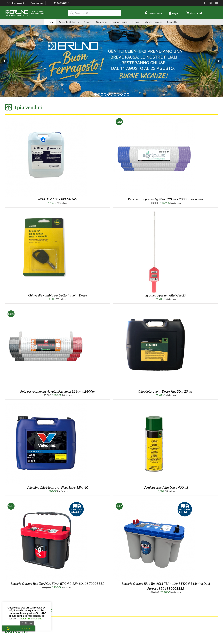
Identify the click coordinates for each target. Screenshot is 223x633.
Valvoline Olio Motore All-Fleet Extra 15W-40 (57, 487)
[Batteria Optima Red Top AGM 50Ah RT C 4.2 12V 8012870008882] (46, 500)
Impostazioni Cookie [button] (31, 618)
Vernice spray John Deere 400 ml (165, 487)
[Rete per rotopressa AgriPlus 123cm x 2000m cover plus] (154, 116)
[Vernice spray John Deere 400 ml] (154, 404)
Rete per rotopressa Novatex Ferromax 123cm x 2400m (57, 391)
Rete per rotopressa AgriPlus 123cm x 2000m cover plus (165, 199)
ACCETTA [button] (27, 623)
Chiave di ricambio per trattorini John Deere (57, 295)
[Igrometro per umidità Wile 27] (154, 212)
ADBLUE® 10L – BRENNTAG (57, 199)
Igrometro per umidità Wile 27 (165, 295)
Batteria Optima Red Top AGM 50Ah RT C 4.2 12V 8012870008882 (57, 583)
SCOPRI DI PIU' (42, 84)
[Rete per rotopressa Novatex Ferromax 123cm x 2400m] (46, 308)
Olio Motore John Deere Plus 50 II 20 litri (165, 391)
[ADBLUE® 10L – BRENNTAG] (46, 116)
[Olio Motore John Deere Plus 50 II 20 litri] (154, 308)
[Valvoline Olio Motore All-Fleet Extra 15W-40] (46, 404)
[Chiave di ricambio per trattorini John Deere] (46, 212)
